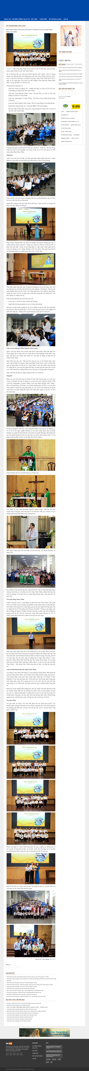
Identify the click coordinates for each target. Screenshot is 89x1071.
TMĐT (59, 1059)
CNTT (47, 1062)
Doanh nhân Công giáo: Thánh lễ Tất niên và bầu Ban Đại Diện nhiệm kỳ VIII (24, 992)
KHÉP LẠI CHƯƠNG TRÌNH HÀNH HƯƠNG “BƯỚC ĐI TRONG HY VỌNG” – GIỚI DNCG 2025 (27, 1007)
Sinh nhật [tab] (70, 64)
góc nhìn (54, 1059)
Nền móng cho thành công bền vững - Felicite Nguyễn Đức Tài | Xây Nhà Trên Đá (25, 990)
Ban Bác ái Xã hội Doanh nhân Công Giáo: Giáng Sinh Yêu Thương (22, 994)
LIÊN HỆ (65, 19)
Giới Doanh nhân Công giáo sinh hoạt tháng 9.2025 (18, 1005)
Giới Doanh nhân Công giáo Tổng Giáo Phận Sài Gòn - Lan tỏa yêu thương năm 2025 (26, 996)
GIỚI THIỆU (34, 1050)
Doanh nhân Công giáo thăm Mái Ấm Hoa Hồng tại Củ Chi (20, 1017)
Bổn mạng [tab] (62, 64)
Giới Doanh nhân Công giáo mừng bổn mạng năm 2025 (19, 1019)
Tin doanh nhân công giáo (16, 26)
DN (9, 1043)
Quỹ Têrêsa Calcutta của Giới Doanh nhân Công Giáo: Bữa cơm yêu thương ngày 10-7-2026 (27, 976)
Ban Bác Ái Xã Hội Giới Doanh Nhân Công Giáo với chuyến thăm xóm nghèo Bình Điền (26, 1011)
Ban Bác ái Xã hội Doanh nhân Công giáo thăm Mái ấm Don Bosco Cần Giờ (24, 1003)
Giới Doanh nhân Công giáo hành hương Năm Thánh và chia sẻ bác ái (22, 1013)
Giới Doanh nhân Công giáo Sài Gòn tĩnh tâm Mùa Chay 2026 (21, 988)
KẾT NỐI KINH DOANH (37, 1056)
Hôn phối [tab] (78, 64)
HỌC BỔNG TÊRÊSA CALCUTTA (21, 19)
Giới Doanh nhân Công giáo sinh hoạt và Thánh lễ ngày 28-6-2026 (22, 982)
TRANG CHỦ (7, 19)
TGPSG (9, 69)
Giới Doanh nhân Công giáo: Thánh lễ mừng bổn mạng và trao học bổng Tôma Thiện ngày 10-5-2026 (30, 984)
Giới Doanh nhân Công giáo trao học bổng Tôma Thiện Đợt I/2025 (22, 1015)
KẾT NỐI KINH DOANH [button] (55, 19)
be (51, 1062)
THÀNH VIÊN (35, 1053)
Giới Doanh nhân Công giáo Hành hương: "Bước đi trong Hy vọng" (22, 1009)
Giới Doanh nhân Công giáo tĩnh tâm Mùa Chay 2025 (19, 1021)
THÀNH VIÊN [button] (43, 19)
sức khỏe (48, 1059)
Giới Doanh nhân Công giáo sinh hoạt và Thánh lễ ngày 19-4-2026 (22, 986)
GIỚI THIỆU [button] (34, 19)
